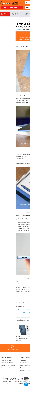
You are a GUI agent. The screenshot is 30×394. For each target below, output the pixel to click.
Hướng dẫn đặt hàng (6, 360)
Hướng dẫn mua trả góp (7, 362)
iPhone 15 (11, 378)
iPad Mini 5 (23, 379)
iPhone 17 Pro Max (17, 381)
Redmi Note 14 (7, 379)
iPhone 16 (5, 378)
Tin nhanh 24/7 (4, 14)
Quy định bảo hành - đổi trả (8, 365)
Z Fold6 (22, 378)
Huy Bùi (19, 29)
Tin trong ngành (15, 14)
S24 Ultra (16, 378)
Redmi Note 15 (15, 379)
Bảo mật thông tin (24, 367)
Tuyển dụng (23, 360)
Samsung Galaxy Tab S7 (22, 45)
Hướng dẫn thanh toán (6, 357)
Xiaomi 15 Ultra (7, 381)
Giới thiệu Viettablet (25, 357)
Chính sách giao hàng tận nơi (8, 367)
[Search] (27, 2)
